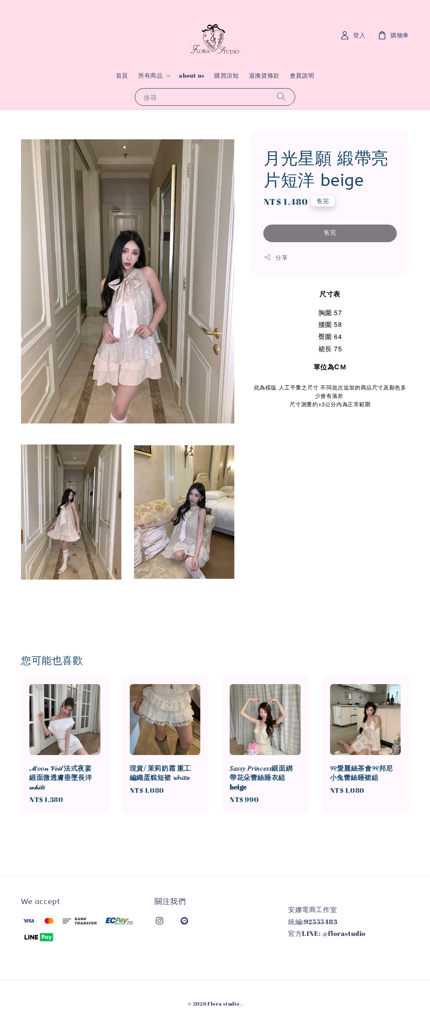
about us (191, 75)
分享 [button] (281, 257)
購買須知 (226, 75)
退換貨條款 (264, 75)
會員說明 (302, 75)
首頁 (122, 75)
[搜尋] (281, 97)
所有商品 (150, 75)
